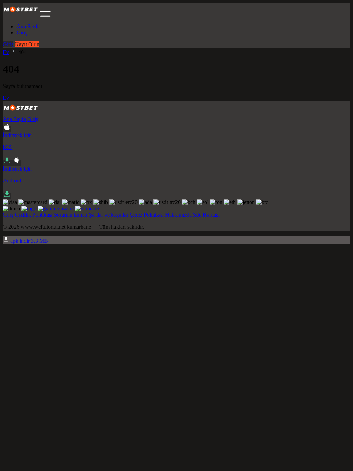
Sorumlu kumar (71, 215)
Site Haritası (206, 215)
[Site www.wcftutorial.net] (21, 15)
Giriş (22, 33)
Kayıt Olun (27, 44)
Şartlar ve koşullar (108, 215)
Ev (6, 52)
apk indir (28, 241)
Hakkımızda (178, 215)
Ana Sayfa (28, 26)
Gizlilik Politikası (33, 215)
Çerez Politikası (147, 215)
